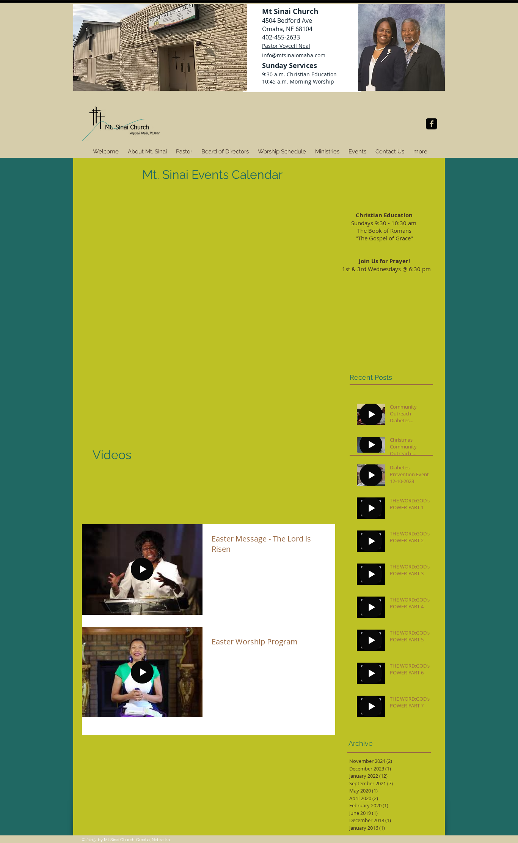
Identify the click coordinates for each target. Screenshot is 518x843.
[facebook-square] (431, 123)
